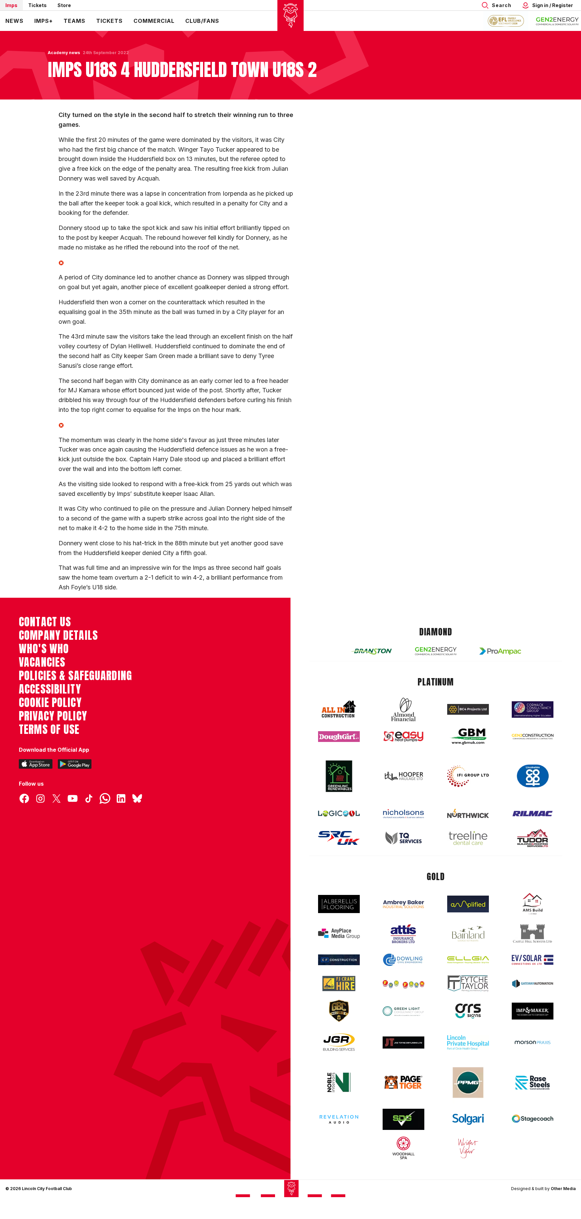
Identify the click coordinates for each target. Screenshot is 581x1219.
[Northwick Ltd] (468, 813)
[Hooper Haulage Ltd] (403, 776)
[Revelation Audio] (339, 1119)
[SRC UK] (339, 838)
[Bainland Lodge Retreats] (468, 934)
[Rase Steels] (532, 1082)
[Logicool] (339, 814)
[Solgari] (468, 1119)
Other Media (563, 1188)
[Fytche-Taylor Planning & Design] (468, 983)
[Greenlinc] (339, 776)
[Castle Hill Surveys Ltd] (532, 933)
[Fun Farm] (403, 983)
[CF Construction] (339, 959)
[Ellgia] (468, 960)
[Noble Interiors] (339, 1082)
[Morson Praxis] (532, 1042)
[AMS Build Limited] (532, 904)
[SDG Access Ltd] (403, 1119)
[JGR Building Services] (339, 1042)
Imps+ (43, 20)
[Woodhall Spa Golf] (403, 1147)
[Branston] (371, 651)
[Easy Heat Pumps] (403, 736)
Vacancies (42, 662)
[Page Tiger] (403, 1082)
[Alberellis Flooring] (339, 904)
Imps (11, 5)
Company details (58, 635)
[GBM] (468, 737)
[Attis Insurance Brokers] (403, 934)
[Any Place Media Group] (339, 934)
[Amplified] (468, 904)
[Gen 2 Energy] (436, 651)
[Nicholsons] (403, 814)
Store (64, 5)
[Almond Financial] (403, 709)
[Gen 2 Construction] (532, 736)
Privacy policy (53, 716)
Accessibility (50, 689)
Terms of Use (49, 729)
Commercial (154, 20)
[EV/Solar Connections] (532, 960)
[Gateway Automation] (532, 984)
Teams (74, 20)
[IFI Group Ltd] (468, 776)
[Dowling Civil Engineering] (403, 960)
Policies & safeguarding (75, 675)
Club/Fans (202, 20)
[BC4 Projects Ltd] (468, 709)
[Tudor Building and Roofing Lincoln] (532, 838)
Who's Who (44, 648)
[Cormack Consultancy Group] (532, 709)
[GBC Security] (339, 1010)
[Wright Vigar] (468, 1147)
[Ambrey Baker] (403, 904)
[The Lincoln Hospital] (468, 1042)
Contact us (45, 622)
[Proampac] (500, 651)
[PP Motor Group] (468, 1082)
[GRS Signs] (468, 1011)
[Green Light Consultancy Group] (403, 1011)
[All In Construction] (339, 709)
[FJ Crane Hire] (339, 983)
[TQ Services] (403, 838)
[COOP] (532, 776)
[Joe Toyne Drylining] (403, 1042)
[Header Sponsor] (557, 21)
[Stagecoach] (532, 1119)
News (14, 20)
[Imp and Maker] (532, 1011)
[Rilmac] (532, 813)
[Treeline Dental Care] (468, 838)
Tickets (37, 5)
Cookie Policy (50, 702)
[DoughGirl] (339, 736)
